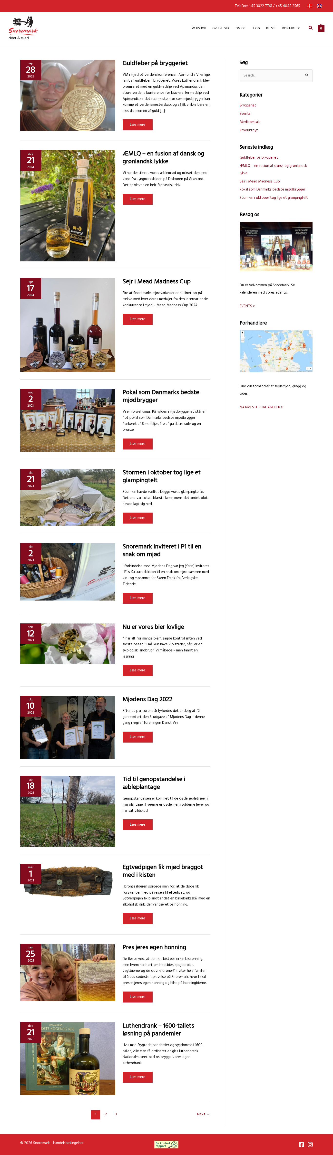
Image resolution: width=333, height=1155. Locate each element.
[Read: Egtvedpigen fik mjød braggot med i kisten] (67, 881)
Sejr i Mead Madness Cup (157, 282)
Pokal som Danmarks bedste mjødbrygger (161, 396)
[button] (311, 28)
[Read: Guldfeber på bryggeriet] (67, 95)
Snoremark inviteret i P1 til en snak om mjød (162, 551)
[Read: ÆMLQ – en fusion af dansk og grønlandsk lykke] (67, 206)
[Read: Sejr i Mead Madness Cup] (67, 325)
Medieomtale (250, 122)
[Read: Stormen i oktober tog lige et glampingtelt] (67, 497)
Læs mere (138, 126)
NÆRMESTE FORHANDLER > (261, 407)
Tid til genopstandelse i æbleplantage (154, 783)
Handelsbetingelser (68, 1143)
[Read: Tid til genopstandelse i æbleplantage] (67, 811)
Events (245, 114)
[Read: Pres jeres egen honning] (67, 972)
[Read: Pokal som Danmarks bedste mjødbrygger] (67, 420)
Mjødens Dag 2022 (147, 700)
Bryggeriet (248, 105)
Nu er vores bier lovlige (153, 627)
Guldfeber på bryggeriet (155, 63)
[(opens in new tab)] (166, 1144)
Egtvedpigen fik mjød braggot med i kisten (163, 871)
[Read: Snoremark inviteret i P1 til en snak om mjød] (67, 572)
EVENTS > (247, 306)
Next (203, 1114)
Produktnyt (249, 130)
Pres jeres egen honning (154, 948)
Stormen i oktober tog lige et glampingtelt (162, 477)
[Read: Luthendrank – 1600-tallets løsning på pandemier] (67, 1059)
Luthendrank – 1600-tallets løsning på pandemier (158, 1030)
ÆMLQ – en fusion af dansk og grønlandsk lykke (163, 158)
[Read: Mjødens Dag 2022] (67, 727)
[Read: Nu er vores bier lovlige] (67, 644)
